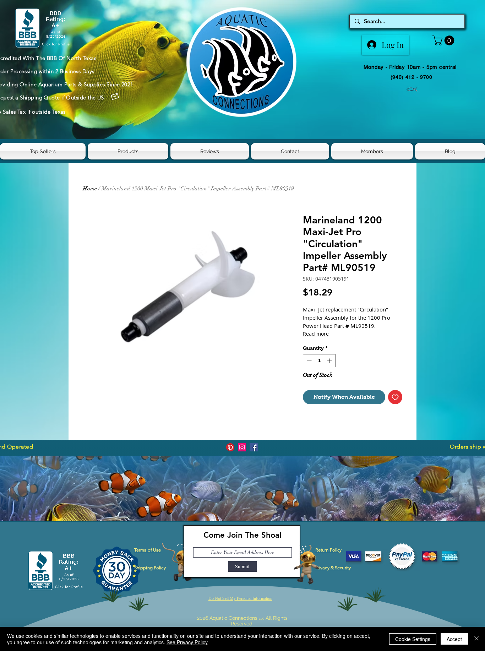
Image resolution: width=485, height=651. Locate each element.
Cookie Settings (412, 638)
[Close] (476, 639)
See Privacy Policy (187, 642)
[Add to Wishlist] (395, 397)
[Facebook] (254, 447)
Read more (316, 333)
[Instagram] (242, 447)
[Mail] (115, 96)
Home (90, 188)
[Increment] (330, 360)
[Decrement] (308, 360)
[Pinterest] (230, 447)
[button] (444, 40)
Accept (454, 638)
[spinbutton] (319, 360)
